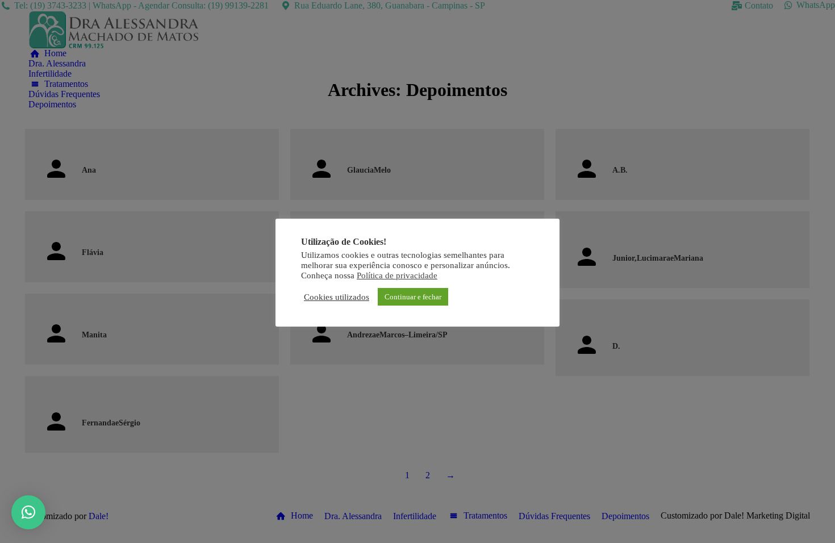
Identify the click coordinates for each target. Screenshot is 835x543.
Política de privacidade (397, 275)
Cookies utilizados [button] (336, 297)
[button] (28, 512)
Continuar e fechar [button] (413, 297)
